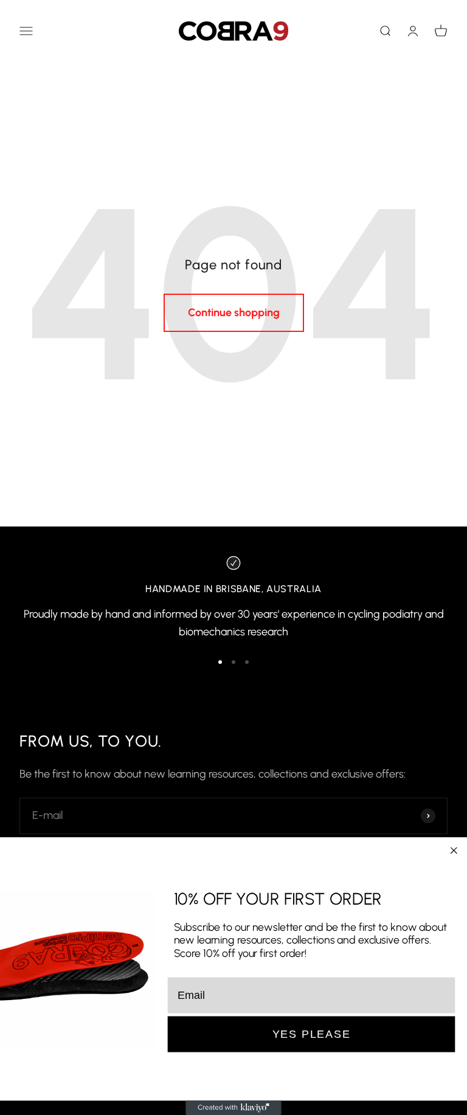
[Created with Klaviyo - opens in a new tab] (233, 1107)
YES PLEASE (311, 1034)
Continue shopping (234, 312)
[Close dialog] (454, 850)
